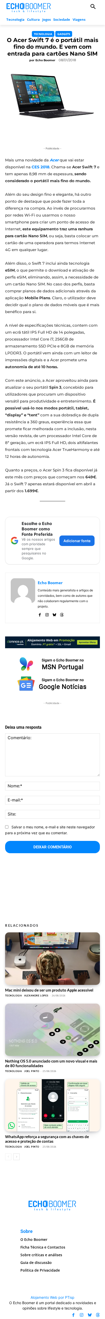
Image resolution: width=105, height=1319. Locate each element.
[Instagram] (47, 614)
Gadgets (63, 34)
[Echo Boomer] (28, 7)
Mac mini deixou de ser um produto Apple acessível (49, 990)
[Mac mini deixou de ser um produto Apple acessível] (52, 958)
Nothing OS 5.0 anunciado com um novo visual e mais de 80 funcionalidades (51, 1063)
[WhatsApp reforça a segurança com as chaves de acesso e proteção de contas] (52, 1105)
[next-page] (16, 1156)
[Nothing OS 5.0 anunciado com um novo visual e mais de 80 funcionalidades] (52, 1030)
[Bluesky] (54, 614)
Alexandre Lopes (36, 995)
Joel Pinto (31, 1071)
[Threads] (62, 614)
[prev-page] (8, 1156)
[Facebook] (40, 614)
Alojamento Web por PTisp (52, 1297)
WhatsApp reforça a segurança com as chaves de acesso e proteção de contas (47, 1138)
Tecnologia (43, 34)
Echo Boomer (45, 60)
